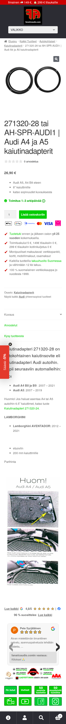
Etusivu (12, 41)
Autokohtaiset (47, 41)
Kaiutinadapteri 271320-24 (21, 408)
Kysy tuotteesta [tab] (14, 336)
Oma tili (24, 718)
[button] (56, 59)
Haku (41, 718)
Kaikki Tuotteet (28, 41)
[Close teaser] (10, 344)
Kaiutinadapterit (13, 45)
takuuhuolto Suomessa (46, 261)
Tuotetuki (15, 234)
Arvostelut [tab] (10, 325)
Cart (55, 714)
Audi (22, 296)
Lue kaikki (11, 609)
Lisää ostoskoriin (33, 214)
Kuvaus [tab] (9, 314)
